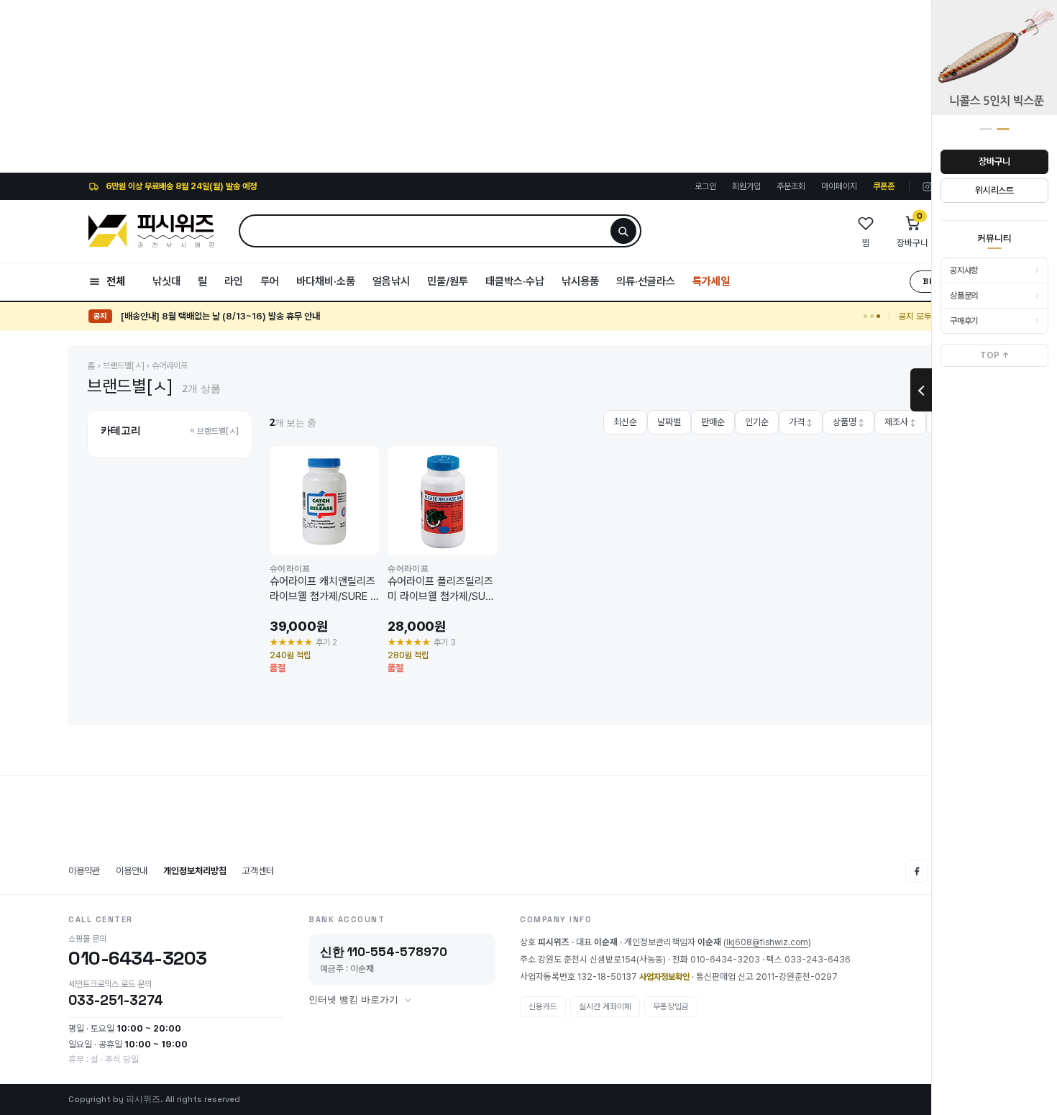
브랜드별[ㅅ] (124, 365)
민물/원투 (447, 281)
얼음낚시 (391, 281)
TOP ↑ (995, 355)
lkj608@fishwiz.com (767, 942)
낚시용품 (580, 281)
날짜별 (669, 422)
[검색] (623, 231)
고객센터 (258, 870)
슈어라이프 (170, 365)
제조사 (900, 422)
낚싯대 (166, 281)
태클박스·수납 (514, 281)
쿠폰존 (883, 186)
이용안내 (131, 870)
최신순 (625, 422)
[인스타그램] (927, 186)
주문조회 (791, 186)
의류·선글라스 (645, 281)
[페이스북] (916, 871)
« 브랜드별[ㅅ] (214, 431)
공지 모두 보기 (924, 316)
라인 (233, 281)
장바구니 (994, 161)
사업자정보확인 (664, 977)
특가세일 (711, 281)
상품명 (848, 422)
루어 (269, 281)
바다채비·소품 (325, 281)
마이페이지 (839, 186)
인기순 (757, 422)
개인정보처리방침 (194, 870)
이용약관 (84, 870)
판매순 (713, 422)
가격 (801, 422)
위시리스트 (994, 190)
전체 (115, 281)
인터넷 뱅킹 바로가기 (353, 1000)
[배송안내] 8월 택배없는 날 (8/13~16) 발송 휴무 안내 (220, 316)
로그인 (705, 186)
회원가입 (746, 186)
